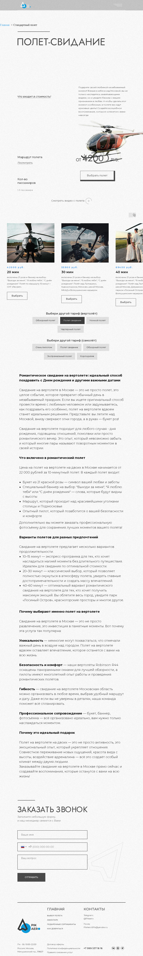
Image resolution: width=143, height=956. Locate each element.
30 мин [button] (67, 272)
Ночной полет (98, 320)
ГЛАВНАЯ (56, 909)
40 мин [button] (122, 272)
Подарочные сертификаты (61, 924)
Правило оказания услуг (60, 952)
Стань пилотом (44, 347)
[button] (89, 201)
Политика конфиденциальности (63, 948)
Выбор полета (54, 915)
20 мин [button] (13, 272)
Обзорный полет (45, 320)
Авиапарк (52, 920)
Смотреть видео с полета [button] (67, 200)
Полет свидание (72, 320)
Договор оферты (55, 944)
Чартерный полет (70, 329)
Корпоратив (87, 356)
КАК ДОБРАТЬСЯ (55, 929)
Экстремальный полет (59, 356)
